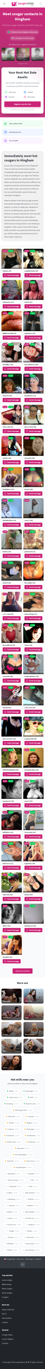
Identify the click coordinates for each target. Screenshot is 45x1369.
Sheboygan (29, 1259)
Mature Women (8, 1309)
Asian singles (7, 1280)
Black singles (7, 1288)
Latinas (5, 1322)
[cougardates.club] (22, 3)
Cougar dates (7, 1335)
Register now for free (22, 104)
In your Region (8, 1339)
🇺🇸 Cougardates (9, 1259)
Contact (5, 1343)
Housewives (7, 1318)
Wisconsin (20, 1259)
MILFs (4, 1314)
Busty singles (7, 1293)
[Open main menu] (4, 3)
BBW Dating (6, 1284)
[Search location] (40, 3)
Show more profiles (22, 971)
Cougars (5, 1297)
